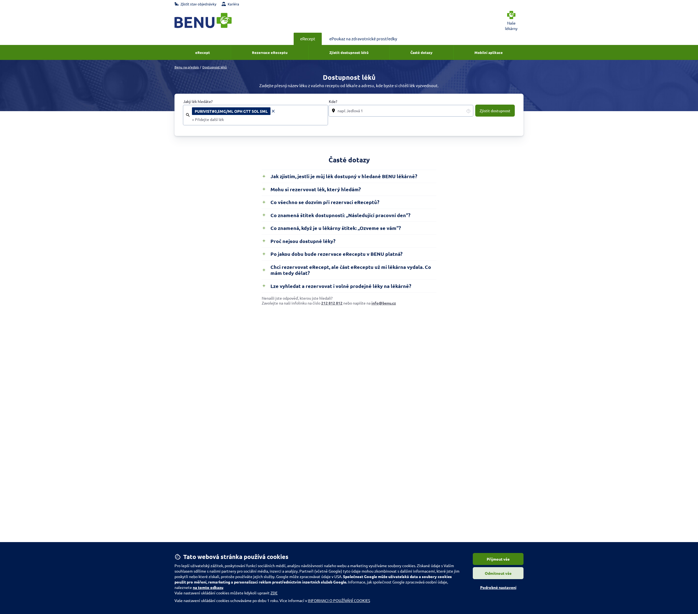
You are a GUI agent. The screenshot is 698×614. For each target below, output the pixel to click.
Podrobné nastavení (498, 587)
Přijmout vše (498, 559)
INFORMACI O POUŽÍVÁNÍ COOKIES (339, 600)
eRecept (307, 38)
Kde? (333, 101)
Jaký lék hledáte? (198, 101)
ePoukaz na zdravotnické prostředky (363, 38)
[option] (234, 111)
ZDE (274, 592)
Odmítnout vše (498, 573)
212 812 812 (331, 302)
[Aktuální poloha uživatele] (468, 110)
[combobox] (258, 119)
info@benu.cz (383, 302)
